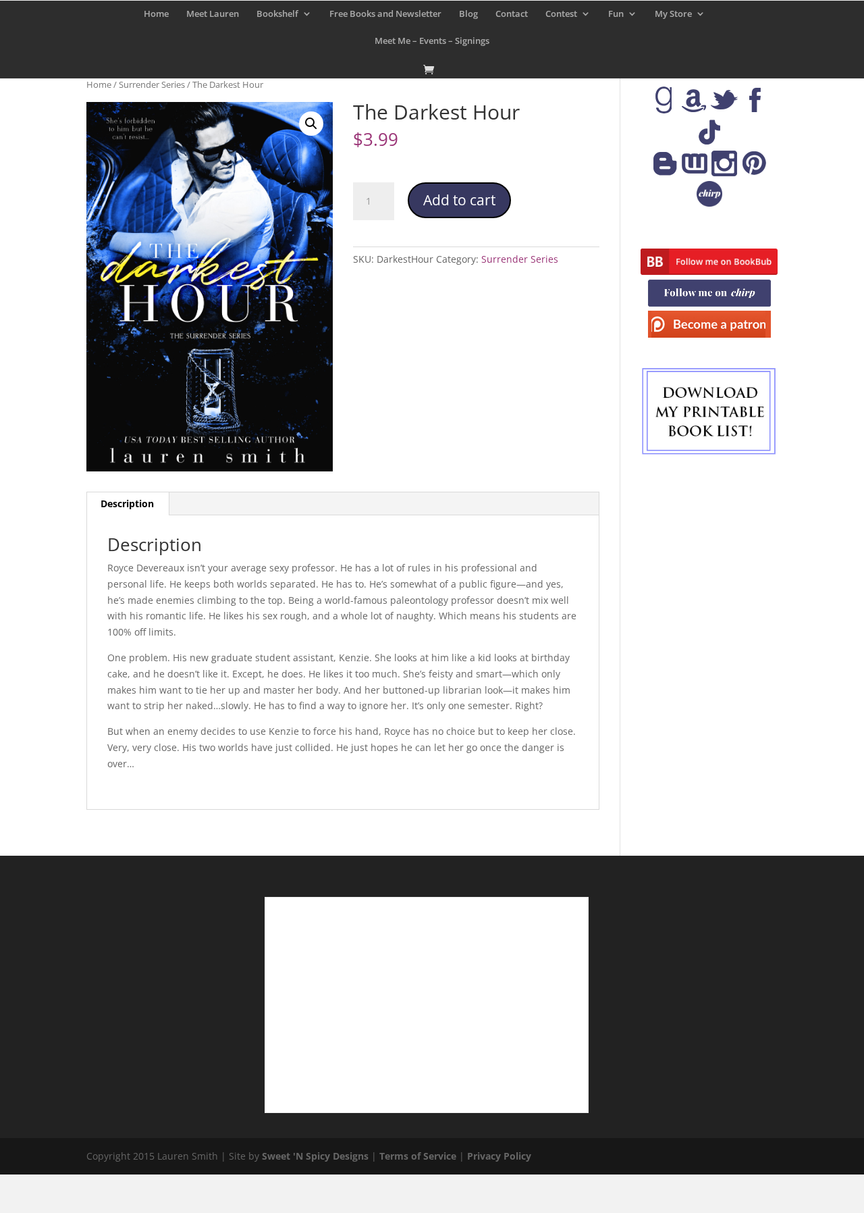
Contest (561, 14)
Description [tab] (127, 503)
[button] (311, 123)
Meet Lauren (212, 14)
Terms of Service (417, 1156)
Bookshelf (277, 14)
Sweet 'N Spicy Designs (315, 1156)
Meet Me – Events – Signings (432, 41)
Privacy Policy (499, 1156)
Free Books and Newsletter (385, 14)
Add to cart (459, 199)
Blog (468, 14)
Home (156, 14)
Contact (511, 14)
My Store (673, 14)
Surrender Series (152, 84)
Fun (616, 14)
